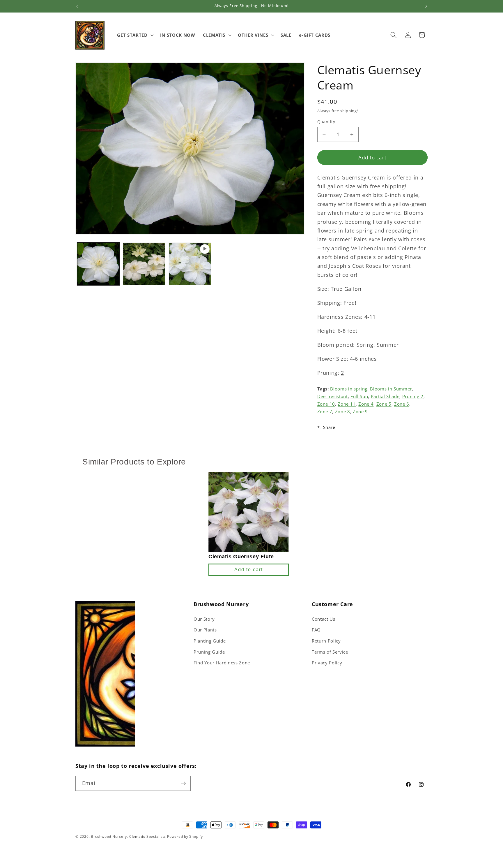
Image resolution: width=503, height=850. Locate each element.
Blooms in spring (348, 389)
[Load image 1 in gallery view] (98, 263)
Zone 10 (326, 404)
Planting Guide (210, 641)
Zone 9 (360, 412)
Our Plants (205, 630)
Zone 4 (365, 404)
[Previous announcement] (77, 6)
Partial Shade (385, 396)
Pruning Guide (209, 652)
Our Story (204, 619)
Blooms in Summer (391, 389)
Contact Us (323, 619)
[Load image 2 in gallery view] (144, 263)
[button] (134, 35)
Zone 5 (384, 404)
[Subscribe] (183, 783)
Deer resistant (332, 396)
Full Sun (359, 396)
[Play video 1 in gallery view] (190, 263)
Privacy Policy (327, 663)
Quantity (326, 121)
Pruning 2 (413, 396)
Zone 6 (401, 404)
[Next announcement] (426, 6)
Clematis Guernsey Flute (241, 556)
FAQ (316, 630)
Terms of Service (330, 652)
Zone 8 (342, 412)
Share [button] (329, 427)
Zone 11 (347, 404)
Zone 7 (324, 412)
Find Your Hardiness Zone (222, 663)
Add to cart (248, 569)
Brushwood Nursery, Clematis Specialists (128, 836)
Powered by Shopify (185, 836)
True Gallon (346, 288)
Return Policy (326, 641)
